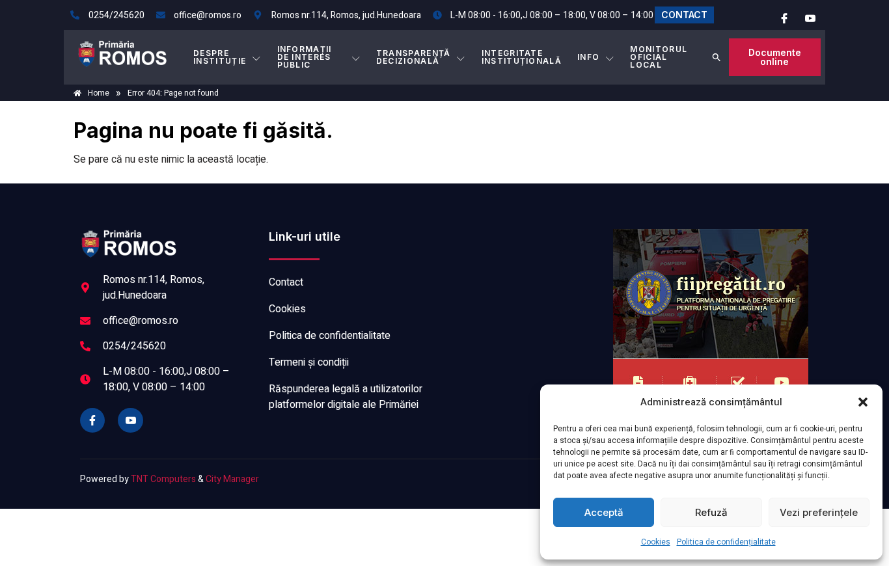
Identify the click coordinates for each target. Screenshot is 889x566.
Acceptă (603, 512)
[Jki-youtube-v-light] (130, 420)
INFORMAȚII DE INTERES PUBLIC (304, 57)
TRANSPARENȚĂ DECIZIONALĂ (413, 57)
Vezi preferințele (819, 512)
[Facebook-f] (92, 420)
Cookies (655, 542)
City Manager (232, 479)
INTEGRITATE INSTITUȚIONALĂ (522, 57)
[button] (862, 402)
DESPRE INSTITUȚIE (219, 57)
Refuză (711, 512)
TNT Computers (163, 479)
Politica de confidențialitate (726, 542)
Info (588, 57)
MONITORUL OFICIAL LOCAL (658, 57)
